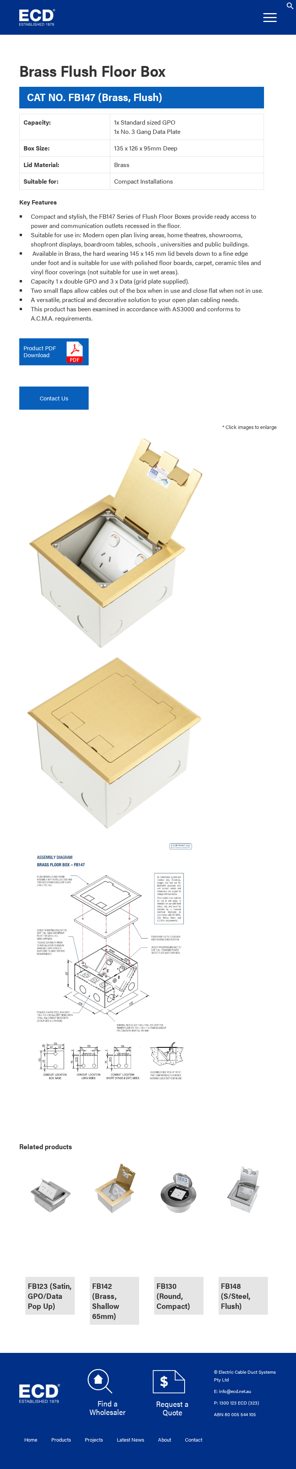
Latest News (130, 1439)
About (164, 1439)
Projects (94, 1439)
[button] (290, 7)
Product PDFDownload (40, 351)
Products (61, 1439)
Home (30, 1439)
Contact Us (54, 398)
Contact (193, 1439)
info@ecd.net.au (235, 1391)
